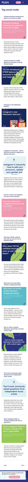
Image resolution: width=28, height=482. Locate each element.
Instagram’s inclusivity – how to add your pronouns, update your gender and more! (14, 152)
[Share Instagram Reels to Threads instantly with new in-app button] (14, 434)
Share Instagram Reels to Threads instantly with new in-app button (13, 420)
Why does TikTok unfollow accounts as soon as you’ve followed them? (12, 238)
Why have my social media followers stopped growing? (12, 284)
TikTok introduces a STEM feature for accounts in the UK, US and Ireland (13, 62)
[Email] (25, 478)
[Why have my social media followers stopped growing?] (14, 296)
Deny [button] (5, 477)
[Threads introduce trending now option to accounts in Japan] (14, 29)
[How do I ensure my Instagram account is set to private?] (14, 208)
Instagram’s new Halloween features (12, 105)
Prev (5, 465)
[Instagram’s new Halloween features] (14, 118)
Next (22, 465)
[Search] (23, 2)
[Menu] (25, 2)
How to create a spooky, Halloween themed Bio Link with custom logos (14, 328)
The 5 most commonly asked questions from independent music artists (12, 374)
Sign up (18, 2)
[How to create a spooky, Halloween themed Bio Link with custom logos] (14, 342)
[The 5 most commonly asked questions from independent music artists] (14, 388)
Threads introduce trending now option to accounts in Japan (14, 17)
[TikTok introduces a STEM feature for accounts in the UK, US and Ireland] (14, 75)
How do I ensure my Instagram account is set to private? (13, 195)
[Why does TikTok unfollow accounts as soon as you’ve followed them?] (14, 252)
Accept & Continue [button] (14, 477)
